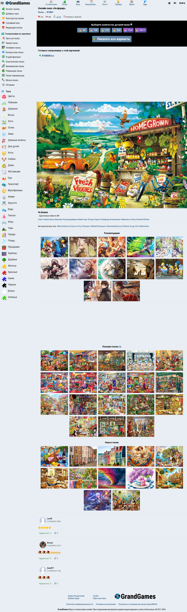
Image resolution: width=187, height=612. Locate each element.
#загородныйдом (70, 219)
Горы (10, 228)
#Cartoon (73, 226)
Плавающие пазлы (14, 71)
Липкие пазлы (12, 43)
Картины (12, 253)
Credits (96, 596)
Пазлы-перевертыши (15, 75)
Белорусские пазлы (14, 52)
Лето (10, 121)
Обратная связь (99, 598)
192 (107, 30)
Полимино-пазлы (13, 47)
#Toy (79, 226)
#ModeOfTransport (98, 226)
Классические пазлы (15, 61)
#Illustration (144, 226)
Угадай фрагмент (13, 57)
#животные (82, 219)
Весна (11, 114)
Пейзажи (12, 102)
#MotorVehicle (63, 226)
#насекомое (115, 219)
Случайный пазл (13, 23)
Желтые (12, 265)
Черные (12, 284)
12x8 (130, 30)
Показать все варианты (113, 39)
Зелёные (12, 297)
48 (84, 30)
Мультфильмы (15, 190)
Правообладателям (76, 596)
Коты (10, 152)
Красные (12, 272)
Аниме (11, 196)
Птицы (11, 240)
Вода (10, 209)
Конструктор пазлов (15, 18)
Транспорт (13, 184)
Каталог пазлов (12, 9)
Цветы (11, 96)
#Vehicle (125, 226)
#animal (139, 219)
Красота (12, 202)
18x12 (142, 30)
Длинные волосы (17, 140)
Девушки (13, 108)
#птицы (91, 219)
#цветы (97, 219)
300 (118, 30)
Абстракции (14, 171)
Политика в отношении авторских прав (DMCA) (138, 604)
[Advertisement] (112, 81)
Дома (11, 165)
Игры (10, 221)
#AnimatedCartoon (114, 226)
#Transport (86, 226)
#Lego (132, 226)
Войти (182, 3)
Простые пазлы (13, 38)
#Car (137, 226)
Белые (11, 290)
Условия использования (106, 604)
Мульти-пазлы (12, 80)
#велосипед (49, 219)
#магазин (58, 219)
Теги (8, 91)
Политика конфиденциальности (79, 604)
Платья (11, 215)
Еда (10, 177)
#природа (105, 219)
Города (11, 234)
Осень (11, 127)
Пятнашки (10, 85)
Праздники (14, 246)
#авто (40, 219)
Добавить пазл (12, 13)
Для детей (13, 146)
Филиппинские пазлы (15, 66)
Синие (11, 278)
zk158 (58, 17)
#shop (133, 219)
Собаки (11, 158)
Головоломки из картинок (18, 33)
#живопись (125, 219)
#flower (146, 219)
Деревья (12, 259)
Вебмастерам (73, 598)
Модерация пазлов (14, 27)
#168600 (46, 55)
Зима (10, 133)
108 (95, 30)
